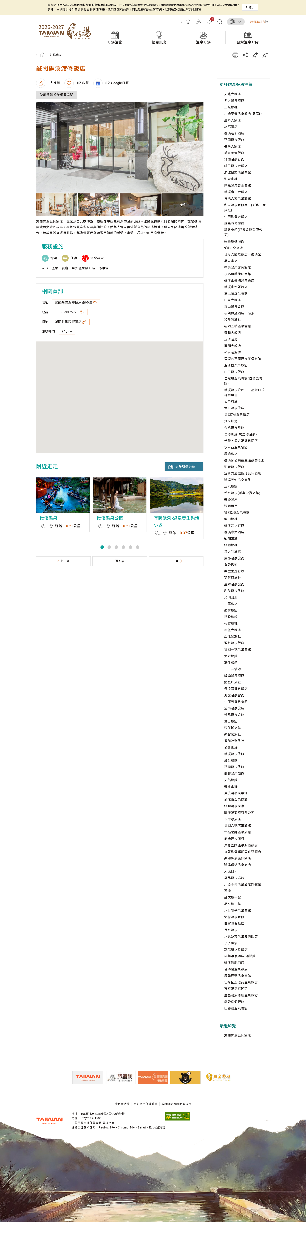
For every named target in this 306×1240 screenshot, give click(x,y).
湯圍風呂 (231, 506)
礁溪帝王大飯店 (236, 192)
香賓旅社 (231, 623)
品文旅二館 (232, 904)
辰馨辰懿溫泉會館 (237, 976)
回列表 (120, 561)
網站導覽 (198, 21)
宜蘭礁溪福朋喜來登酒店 (242, 852)
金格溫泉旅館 (234, 428)
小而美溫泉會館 (236, 702)
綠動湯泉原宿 (234, 806)
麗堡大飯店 (232, 630)
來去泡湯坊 (232, 352)
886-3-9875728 (67, 312)
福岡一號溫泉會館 (237, 649)
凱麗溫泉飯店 (234, 467)
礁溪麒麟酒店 (234, 962)
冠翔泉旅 (231, 538)
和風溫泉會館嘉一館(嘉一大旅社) (245, 207)
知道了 (250, 7)
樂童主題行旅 (234, 571)
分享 (245, 55)
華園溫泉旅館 (234, 767)
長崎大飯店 (232, 146)
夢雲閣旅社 (232, 734)
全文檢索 (219, 21)
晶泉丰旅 (231, 261)
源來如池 (231, 421)
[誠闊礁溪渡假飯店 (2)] (56, 204)
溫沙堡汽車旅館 (236, 365)
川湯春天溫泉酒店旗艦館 (242, 884)
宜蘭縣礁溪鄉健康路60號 (73, 302)
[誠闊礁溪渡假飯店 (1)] (119, 147)
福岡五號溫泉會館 (237, 326)
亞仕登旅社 (232, 636)
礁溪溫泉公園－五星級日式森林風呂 (244, 392)
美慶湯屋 (231, 499)
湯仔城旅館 (232, 728)
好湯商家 (56, 55)
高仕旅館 (231, 663)
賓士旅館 (231, 721)
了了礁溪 (231, 943)
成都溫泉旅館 (234, 558)
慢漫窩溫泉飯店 (236, 689)
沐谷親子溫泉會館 (237, 910)
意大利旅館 (232, 552)
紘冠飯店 (231, 127)
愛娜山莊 (231, 747)
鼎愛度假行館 (234, 1002)
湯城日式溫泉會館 (237, 172)
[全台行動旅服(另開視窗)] (153, 1077)
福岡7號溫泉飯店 (237, 414)
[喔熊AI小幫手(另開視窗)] (185, 1077)
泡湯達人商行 (234, 839)
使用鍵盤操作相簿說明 (56, 95)
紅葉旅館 (231, 760)
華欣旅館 (231, 617)
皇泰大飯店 (232, 120)
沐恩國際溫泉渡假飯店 (241, 845)
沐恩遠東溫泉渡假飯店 (241, 936)
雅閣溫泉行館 (234, 159)
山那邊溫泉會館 (236, 1008)
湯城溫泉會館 (234, 695)
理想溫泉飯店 (234, 643)
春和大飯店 (232, 333)
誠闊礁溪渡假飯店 (68, 322)
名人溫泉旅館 (234, 100)
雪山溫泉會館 (234, 306)
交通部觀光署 (49, 1121)
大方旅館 (231, 656)
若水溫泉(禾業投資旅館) (242, 493)
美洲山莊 (231, 786)
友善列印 (235, 55)
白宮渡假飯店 (234, 923)
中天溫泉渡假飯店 (237, 267)
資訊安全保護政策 (146, 1104)
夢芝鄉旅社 (232, 578)
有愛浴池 (231, 565)
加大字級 (255, 55)
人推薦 (53, 83)
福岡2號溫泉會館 (237, 512)
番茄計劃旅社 (234, 741)
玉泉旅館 (231, 486)
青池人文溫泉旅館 (237, 198)
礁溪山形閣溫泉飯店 (239, 280)
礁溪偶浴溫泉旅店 (237, 865)
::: (182, 21)
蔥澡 (227, 891)
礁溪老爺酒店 (234, 133)
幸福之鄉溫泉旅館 (237, 832)
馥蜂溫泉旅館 (234, 675)
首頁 (188, 21)
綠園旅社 (231, 545)
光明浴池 (231, 597)
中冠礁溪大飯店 (236, 217)
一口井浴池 (232, 669)
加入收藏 (82, 83)
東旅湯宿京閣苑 (236, 989)
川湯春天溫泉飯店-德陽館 (243, 114)
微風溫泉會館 (234, 715)
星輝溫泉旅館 (234, 584)
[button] (102, 547)
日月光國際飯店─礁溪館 (242, 254)
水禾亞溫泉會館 (236, 447)
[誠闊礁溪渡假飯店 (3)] (99, 204)
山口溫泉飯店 (234, 372)
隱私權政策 (122, 1104)
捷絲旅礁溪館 (234, 241)
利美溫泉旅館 (234, 591)
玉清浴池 (231, 339)
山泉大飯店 (232, 300)
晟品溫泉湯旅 (234, 878)
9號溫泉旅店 (233, 248)
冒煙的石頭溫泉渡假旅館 (242, 359)
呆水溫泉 (231, 930)
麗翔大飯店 (232, 346)
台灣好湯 (64, 31)
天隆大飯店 (232, 94)
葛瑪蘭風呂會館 (236, 293)
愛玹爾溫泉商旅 (236, 799)
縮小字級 (265, 55)
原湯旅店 (231, 454)
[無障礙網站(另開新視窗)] (177, 1119)
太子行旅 (231, 402)
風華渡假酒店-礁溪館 (240, 956)
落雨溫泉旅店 (234, 708)
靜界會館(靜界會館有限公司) (243, 232)
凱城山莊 (231, 179)
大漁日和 (231, 871)
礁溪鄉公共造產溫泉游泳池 (244, 460)
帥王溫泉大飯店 (236, 166)
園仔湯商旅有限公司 (239, 812)
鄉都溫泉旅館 (234, 773)
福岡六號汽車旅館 (237, 825)
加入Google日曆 (116, 83)
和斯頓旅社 (232, 319)
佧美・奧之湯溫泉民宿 (241, 441)
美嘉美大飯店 (234, 153)
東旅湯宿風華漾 (236, 793)
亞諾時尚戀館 (234, 223)
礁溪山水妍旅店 (236, 287)
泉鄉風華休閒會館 (237, 274)
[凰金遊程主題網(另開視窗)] (218, 1077)
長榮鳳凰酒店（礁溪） (241, 313)
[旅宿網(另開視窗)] (120, 1077)
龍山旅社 (231, 519)
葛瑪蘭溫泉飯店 (236, 969)
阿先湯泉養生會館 (237, 185)
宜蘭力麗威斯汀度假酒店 (242, 473)
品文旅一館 (232, 897)
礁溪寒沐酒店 (234, 532)
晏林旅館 (231, 610)
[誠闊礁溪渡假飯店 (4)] (141, 204)
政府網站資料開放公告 (176, 1104)
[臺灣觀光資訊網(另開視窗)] (87, 1077)
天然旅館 (231, 780)
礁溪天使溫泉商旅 (237, 480)
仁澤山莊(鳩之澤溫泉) (240, 434)
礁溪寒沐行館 (234, 525)
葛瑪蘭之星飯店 (236, 950)
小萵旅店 (231, 604)
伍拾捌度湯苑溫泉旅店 (241, 982)
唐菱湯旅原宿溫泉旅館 (241, 995)
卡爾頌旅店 (232, 819)
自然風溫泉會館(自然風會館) (243, 381)
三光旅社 (231, 107)
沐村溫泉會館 (234, 917)
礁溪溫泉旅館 (234, 754)
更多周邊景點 (185, 466)
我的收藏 (212, 19)
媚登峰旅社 (232, 682)
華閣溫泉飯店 (234, 140)
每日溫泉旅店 (234, 408)
